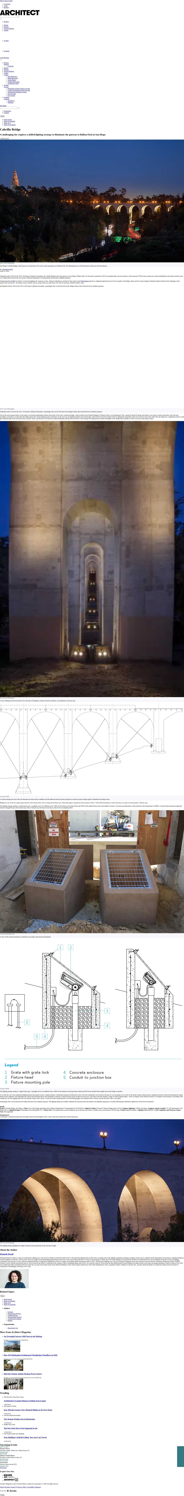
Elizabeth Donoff (7, 269)
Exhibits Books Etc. (14, 37)
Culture (6, 30)
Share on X (7, 123)
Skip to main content (6, 1)
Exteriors (10, 1312)
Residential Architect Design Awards (19, 42)
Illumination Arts (86, 281)
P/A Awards (11, 49)
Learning (6, 51)
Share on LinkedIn (9, 121)
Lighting (6, 113)
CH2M (13, 281)
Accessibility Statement (34, 1487)
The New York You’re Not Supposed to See (20, 1428)
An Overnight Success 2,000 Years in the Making (23, 1336)
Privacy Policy (22, 1487)
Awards (6, 40)
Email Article (8, 119)
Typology (11, 23)
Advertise (7, 1487)
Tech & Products (9, 28)
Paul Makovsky (12, 32)
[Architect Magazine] (19, 14)
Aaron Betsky (12, 35)
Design (6, 25)
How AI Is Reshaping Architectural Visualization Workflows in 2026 (30, 1355)
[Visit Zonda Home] (8, 1491)
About (2, 1487)
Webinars (10, 54)
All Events (3, 1468)
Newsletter (7, 4)
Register (6, 7)
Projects (6, 21)
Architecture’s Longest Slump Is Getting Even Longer (25, 1401)
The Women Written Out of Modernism (19, 1419)
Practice (6, 27)
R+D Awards (12, 47)
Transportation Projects (15, 1317)
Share (2, 116)
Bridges (10, 1320)
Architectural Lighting (14, 1319)
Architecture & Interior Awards (17, 46)
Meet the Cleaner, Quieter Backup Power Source (23, 1374)
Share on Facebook (10, 125)
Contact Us (13, 1487)
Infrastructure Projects (14, 1313)
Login (5, 6)
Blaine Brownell (13, 34)
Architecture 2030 (13, 39)
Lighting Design (13, 1315)
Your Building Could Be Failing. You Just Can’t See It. (25, 1437)
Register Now (4, 1452)
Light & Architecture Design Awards (19, 44)
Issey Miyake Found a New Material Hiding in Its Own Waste (28, 1410)
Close (2, 1495)
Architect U (11, 53)
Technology (7, 111)
